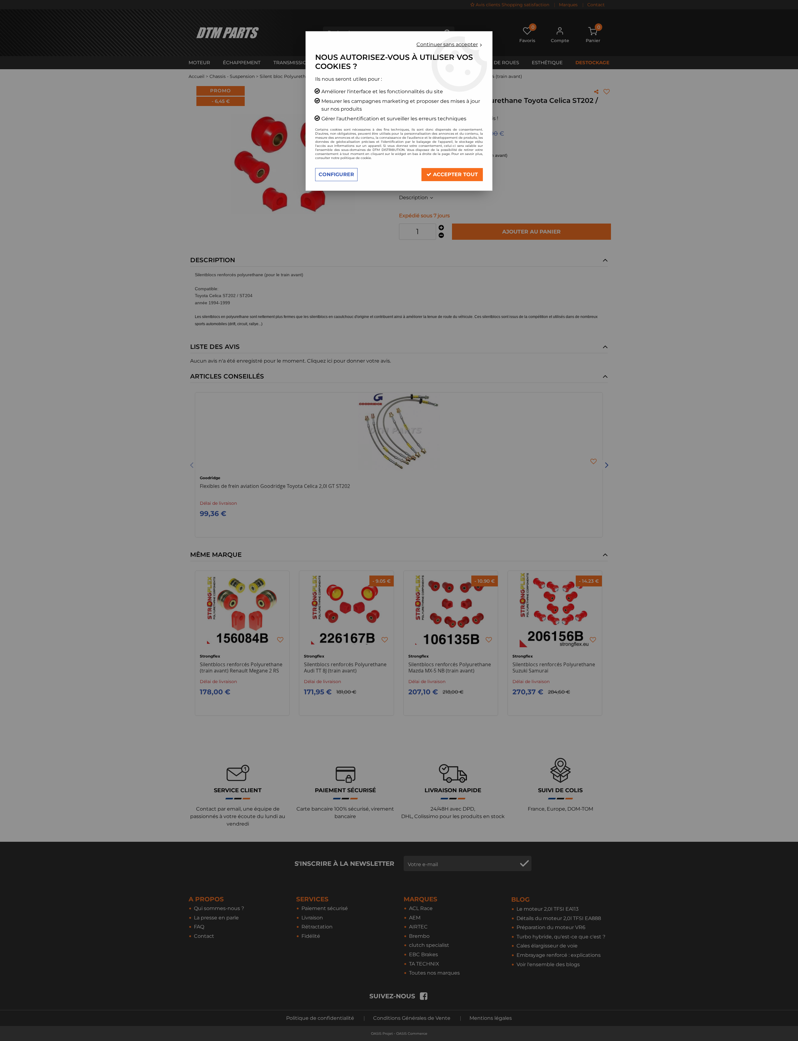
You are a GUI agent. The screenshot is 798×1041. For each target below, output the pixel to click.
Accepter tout (454, 174)
